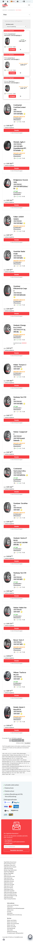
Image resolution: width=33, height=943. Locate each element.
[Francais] (13, 1)
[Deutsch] (11, 1)
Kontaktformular (18, 937)
